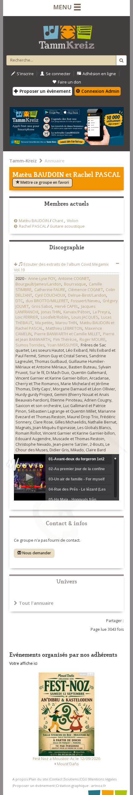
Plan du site (38, 779)
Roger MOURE (92, 339)
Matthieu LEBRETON (64, 328)
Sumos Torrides (30, 345)
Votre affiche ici (23, 663)
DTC (19, 300)
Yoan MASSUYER (62, 345)
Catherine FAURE (49, 289)
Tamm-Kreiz (23, 160)
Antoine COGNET (73, 278)
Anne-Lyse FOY (41, 278)
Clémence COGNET (85, 289)
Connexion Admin (99, 91)
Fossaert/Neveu (85, 300)
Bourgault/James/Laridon (38, 284)
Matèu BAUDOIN (34, 220)
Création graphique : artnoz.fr (81, 785)
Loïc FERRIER (26, 317)
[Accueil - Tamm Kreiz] (66, 35)
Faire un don (69, 82)
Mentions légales (102, 779)
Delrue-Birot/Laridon (87, 295)
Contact (55, 779)
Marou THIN (66, 322)
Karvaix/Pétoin (76, 312)
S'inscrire (25, 73)
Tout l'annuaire (36, 603)
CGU (83, 779)
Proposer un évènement (44, 91)
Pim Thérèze (65, 339)
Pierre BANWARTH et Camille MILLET (67, 334)
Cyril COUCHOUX (50, 295)
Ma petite (44, 322)
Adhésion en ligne (99, 73)
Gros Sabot (42, 306)
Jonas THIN (51, 312)
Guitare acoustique (67, 226)
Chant (57, 220)
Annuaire (55, 160)
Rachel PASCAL (32, 226)
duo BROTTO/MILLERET (47, 300)
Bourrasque (75, 284)
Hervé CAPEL (66, 306)
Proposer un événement (34, 785)
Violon (72, 220)
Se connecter (58, 73)
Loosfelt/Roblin (55, 317)
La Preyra (101, 312)
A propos (20, 779)
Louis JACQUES (84, 317)
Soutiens (71, 779)
